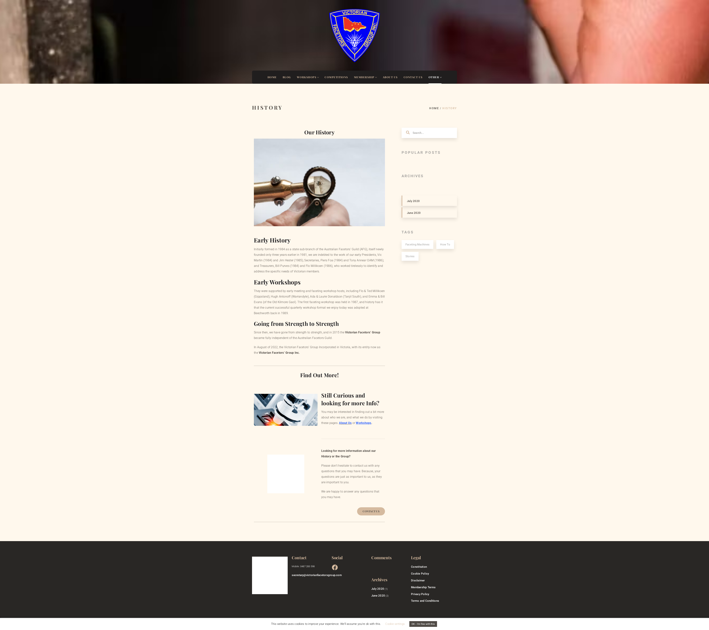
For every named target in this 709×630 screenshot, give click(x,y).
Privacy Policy (420, 594)
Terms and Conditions (425, 600)
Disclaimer (418, 580)
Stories (410, 256)
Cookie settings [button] (395, 624)
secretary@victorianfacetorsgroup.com (317, 575)
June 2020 (414, 213)
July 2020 (413, 201)
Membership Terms (423, 587)
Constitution (419, 566)
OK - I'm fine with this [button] (423, 624)
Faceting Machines (417, 244)
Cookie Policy (420, 573)
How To (445, 244)
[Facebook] (334, 567)
